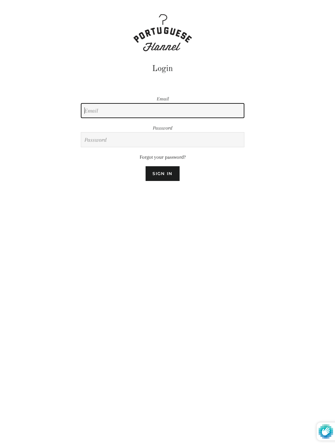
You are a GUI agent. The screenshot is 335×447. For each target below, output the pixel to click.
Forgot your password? (163, 157)
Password (162, 128)
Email (163, 99)
